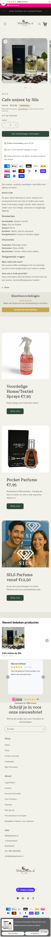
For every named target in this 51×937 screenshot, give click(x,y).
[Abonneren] (43, 729)
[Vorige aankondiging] (4, 11)
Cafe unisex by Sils (11, 653)
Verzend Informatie (13, 794)
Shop (7, 750)
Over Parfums (11, 799)
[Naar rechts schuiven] (30, 87)
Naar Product (13, 933)
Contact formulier (12, 756)
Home (7, 745)
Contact (8, 788)
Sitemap (8, 805)
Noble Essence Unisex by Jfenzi (27, 925)
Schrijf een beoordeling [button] (25, 310)
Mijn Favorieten (11, 767)
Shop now (15, 411)
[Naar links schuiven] (20, 87)
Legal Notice (10, 783)
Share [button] (6, 287)
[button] (5, 24)
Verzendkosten (23, 109)
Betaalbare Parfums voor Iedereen (19, 821)
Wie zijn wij (9, 810)
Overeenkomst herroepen (15, 816)
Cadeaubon (9, 761)
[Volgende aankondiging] (46, 11)
